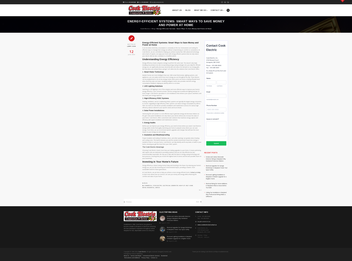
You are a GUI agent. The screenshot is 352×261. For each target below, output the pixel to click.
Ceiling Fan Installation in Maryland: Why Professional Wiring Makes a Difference (216, 194)
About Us (177, 10)
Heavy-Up (182, 185)
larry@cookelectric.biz (158, 2)
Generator (174, 185)
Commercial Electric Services (151, 256)
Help (187, 185)
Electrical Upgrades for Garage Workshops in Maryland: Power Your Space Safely (216, 168)
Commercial (148, 185)
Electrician (166, 185)
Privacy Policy (145, 258)
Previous (129, 202)
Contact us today (195, 172)
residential (151, 187)
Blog (188, 10)
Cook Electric (157, 185)
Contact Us (217, 10)
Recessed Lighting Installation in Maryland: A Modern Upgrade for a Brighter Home (216, 177)
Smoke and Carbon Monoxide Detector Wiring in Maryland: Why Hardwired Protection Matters (216, 159)
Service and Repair (136, 256)
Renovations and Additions (132, 258)
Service (157, 187)
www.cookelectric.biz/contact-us (207, 225)
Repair (144, 187)
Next (197, 202)
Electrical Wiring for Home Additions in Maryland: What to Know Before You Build (216, 185)
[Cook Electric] (142, 10)
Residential (164, 256)
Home (191, 185)
